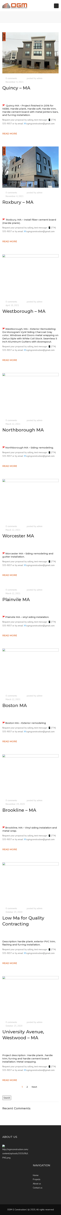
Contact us (37, 1187)
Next (35, 1086)
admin (39, 78)
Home (35, 1175)
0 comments (11, 78)
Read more (9, 133)
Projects (36, 1179)
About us (37, 1183)
